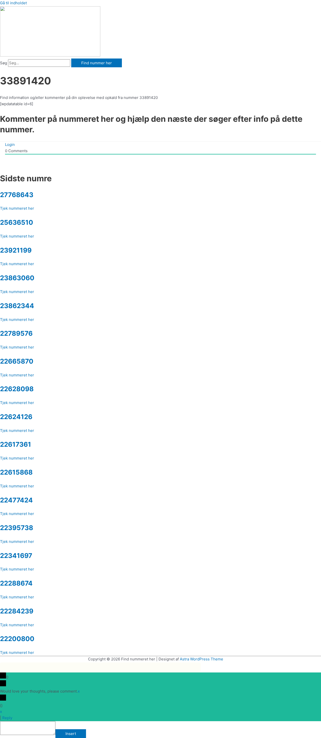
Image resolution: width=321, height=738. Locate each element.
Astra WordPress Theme (201, 659)
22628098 (17, 389)
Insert (70, 733)
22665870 (16, 361)
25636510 (16, 222)
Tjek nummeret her (17, 208)
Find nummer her (96, 63)
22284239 (16, 611)
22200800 (17, 639)
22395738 (16, 528)
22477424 (16, 500)
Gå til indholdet (13, 3)
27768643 (16, 195)
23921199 (16, 250)
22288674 (16, 583)
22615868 (16, 472)
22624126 (16, 417)
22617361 (15, 444)
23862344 (17, 306)
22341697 (16, 555)
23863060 (17, 278)
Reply (7, 717)
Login (10, 144)
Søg (3, 63)
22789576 (16, 333)
